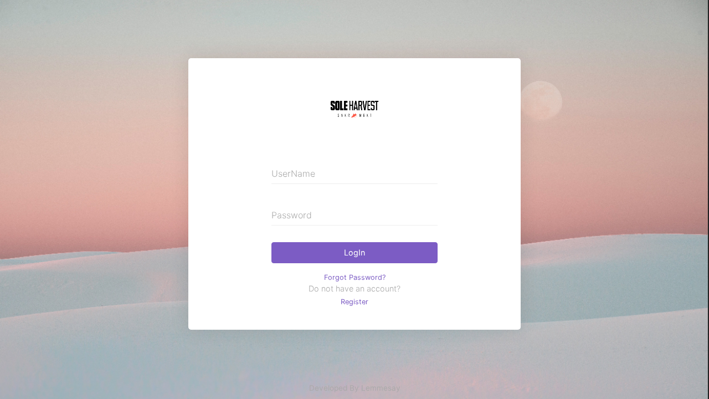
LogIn (354, 252)
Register (354, 302)
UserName (293, 173)
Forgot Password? (355, 277)
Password (291, 215)
